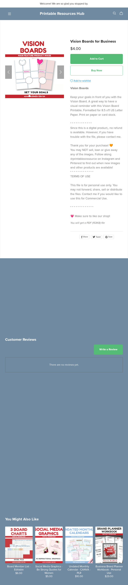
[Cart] (122, 13)
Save (110, 237)
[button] (8, 72)
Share (85, 237)
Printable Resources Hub (62, 13)
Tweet (97, 237)
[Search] (114, 13)
